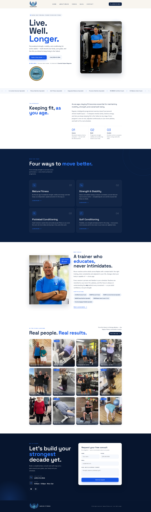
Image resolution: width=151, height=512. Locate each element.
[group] (40, 353)
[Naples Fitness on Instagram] (35, 489)
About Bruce (64, 4)
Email (82, 460)
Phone (102, 453)
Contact (90, 4)
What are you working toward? (90, 467)
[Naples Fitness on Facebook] (31, 489)
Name (82, 453)
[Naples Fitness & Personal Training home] (33, 4)
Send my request (100, 480)
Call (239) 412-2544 (55, 57)
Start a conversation (79, 307)
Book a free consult (36, 57)
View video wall (114, 333)
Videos (74, 4)
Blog (82, 4)
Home (54, 4)
